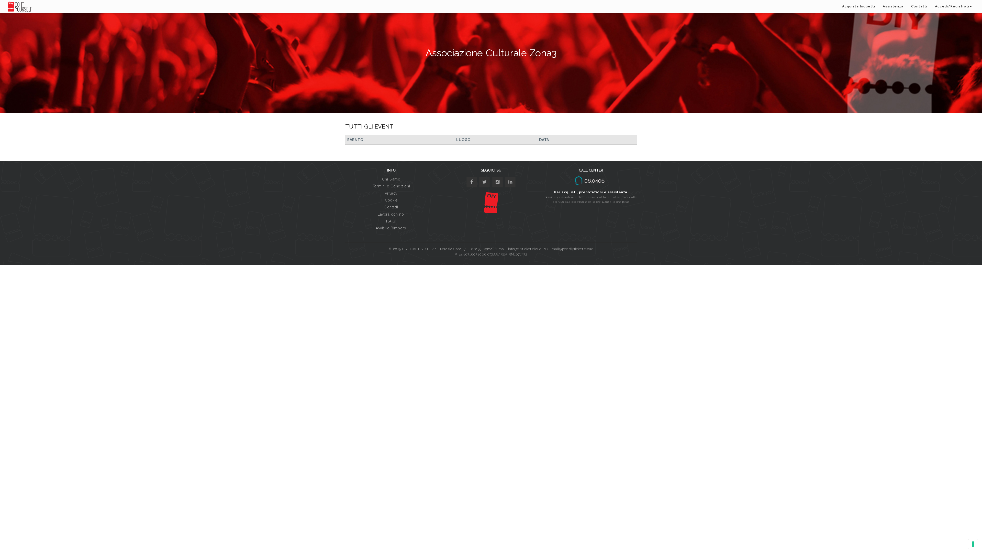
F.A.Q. (391, 221)
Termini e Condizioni (391, 186)
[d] (497, 182)
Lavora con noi (391, 214)
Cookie (391, 200)
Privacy (391, 193)
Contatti (919, 6)
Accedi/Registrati (952, 6)
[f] (471, 182)
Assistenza (893, 6)
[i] (510, 182)
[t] (484, 182)
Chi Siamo (391, 179)
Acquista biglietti (858, 6)
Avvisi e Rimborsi (391, 228)
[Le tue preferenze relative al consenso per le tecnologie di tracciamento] (973, 544)
